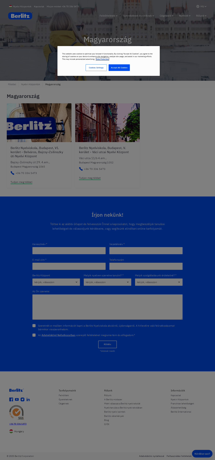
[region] (108, 61)
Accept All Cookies (119, 67)
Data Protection (102, 59)
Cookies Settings (96, 67)
